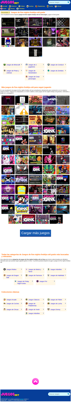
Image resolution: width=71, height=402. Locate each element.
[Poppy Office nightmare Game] (63, 209)
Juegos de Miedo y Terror (34, 270)
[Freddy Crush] (63, 120)
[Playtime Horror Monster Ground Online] (63, 110)
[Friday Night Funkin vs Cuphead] (56, 219)
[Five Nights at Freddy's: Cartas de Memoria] (21, 32)
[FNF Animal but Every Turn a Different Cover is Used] (49, 189)
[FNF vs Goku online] (14, 219)
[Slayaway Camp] (49, 120)
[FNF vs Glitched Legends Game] (21, 179)
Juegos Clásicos (33, 300)
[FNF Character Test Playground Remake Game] (8, 139)
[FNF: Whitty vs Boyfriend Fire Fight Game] (21, 149)
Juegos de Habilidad (57, 275)
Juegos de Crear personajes (34, 78)
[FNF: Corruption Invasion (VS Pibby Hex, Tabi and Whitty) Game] (8, 169)
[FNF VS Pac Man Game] (21, 159)
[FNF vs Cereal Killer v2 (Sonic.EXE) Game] (63, 189)
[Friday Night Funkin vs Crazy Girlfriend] (8, 209)
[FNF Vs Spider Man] (49, 199)
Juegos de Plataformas (32, 305)
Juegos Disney (55, 309)
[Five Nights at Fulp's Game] (49, 42)
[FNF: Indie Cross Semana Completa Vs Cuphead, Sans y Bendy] (21, 130)
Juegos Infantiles (56, 269)
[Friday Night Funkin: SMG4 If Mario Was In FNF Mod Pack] (21, 199)
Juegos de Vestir (34, 309)
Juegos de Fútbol (56, 300)
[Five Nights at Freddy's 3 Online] (8, 22)
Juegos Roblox (11, 269)
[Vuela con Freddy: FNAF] (49, 110)
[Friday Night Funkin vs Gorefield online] (49, 169)
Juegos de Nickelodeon (32, 72)
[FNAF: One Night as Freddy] (21, 22)
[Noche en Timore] (21, 110)
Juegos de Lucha (56, 303)
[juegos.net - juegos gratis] (10, 394)
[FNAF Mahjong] (21, 42)
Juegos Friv (43, 281)
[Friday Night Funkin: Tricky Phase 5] (21, 169)
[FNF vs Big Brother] (8, 199)
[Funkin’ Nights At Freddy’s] (8, 130)
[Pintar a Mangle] (8, 120)
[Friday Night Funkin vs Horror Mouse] (49, 149)
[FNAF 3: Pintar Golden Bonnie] (21, 100)
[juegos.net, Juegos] (9, 2)
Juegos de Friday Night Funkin (23, 282)
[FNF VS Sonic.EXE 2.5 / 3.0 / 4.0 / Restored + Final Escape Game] (35, 149)
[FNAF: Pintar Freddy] (8, 42)
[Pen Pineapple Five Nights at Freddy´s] (35, 100)
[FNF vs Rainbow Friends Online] (63, 139)
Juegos (22, 399)
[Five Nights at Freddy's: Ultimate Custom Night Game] (49, 22)
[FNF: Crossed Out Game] (49, 139)
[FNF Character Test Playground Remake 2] (35, 139)
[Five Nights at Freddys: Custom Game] (35, 32)
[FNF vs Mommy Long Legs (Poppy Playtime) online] (49, 159)
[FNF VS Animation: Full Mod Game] (63, 130)
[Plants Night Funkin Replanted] (35, 159)
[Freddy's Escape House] (8, 100)
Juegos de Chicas (12, 309)
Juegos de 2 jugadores (32, 66)
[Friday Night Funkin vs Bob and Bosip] (21, 209)
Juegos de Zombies (57, 71)
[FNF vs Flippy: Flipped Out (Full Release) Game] (49, 179)
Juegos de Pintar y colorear (12, 72)
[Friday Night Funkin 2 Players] (35, 130)
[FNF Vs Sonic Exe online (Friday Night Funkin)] (63, 169)
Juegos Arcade (11, 300)
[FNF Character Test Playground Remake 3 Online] (42, 219)
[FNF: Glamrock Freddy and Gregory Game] (63, 42)
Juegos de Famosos (35, 275)
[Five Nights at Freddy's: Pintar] (63, 32)
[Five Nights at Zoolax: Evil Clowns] (35, 110)
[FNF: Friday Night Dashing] (21, 189)
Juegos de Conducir (57, 65)
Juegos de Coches (12, 303)
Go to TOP (35, 381)
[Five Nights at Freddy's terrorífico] (63, 22)
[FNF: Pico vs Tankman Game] (49, 209)
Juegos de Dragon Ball (12, 276)
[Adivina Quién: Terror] (35, 189)
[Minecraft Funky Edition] (35, 179)
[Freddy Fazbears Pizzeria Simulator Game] (63, 149)
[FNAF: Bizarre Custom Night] (21, 120)
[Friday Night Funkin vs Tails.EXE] (28, 219)
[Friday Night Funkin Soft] (35, 199)
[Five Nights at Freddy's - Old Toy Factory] (63, 100)
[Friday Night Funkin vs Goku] (21, 139)
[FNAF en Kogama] (35, 52)
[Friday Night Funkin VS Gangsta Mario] (35, 169)
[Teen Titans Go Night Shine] (8, 189)
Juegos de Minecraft (13, 65)
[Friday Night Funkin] (63, 159)
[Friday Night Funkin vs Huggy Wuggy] (8, 149)
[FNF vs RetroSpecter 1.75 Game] (8, 159)
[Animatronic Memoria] (8, 110)
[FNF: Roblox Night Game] (63, 199)
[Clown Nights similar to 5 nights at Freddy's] (49, 100)
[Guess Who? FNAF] (49, 32)
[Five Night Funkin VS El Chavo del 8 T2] (49, 130)
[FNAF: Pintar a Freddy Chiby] (35, 120)
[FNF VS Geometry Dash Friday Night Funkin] (8, 179)
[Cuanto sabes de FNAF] (35, 42)
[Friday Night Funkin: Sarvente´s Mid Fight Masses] (35, 209)
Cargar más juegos (35, 233)
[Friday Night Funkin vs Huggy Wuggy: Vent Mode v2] (63, 179)
